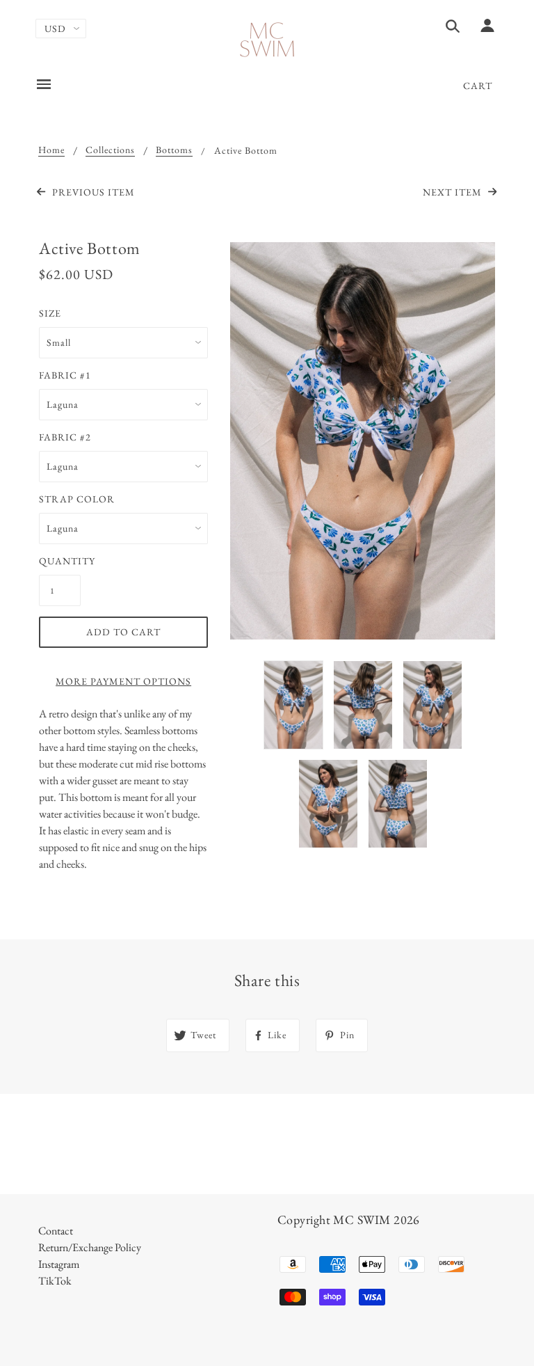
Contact (55, 1230)
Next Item (454, 192)
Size (50, 313)
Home (51, 150)
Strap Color (77, 499)
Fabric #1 (65, 375)
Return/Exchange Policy (89, 1247)
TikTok (55, 1280)
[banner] (267, 40)
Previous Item (91, 192)
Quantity (60, 561)
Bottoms (174, 150)
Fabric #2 (65, 437)
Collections (110, 150)
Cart (477, 85)
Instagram (58, 1264)
